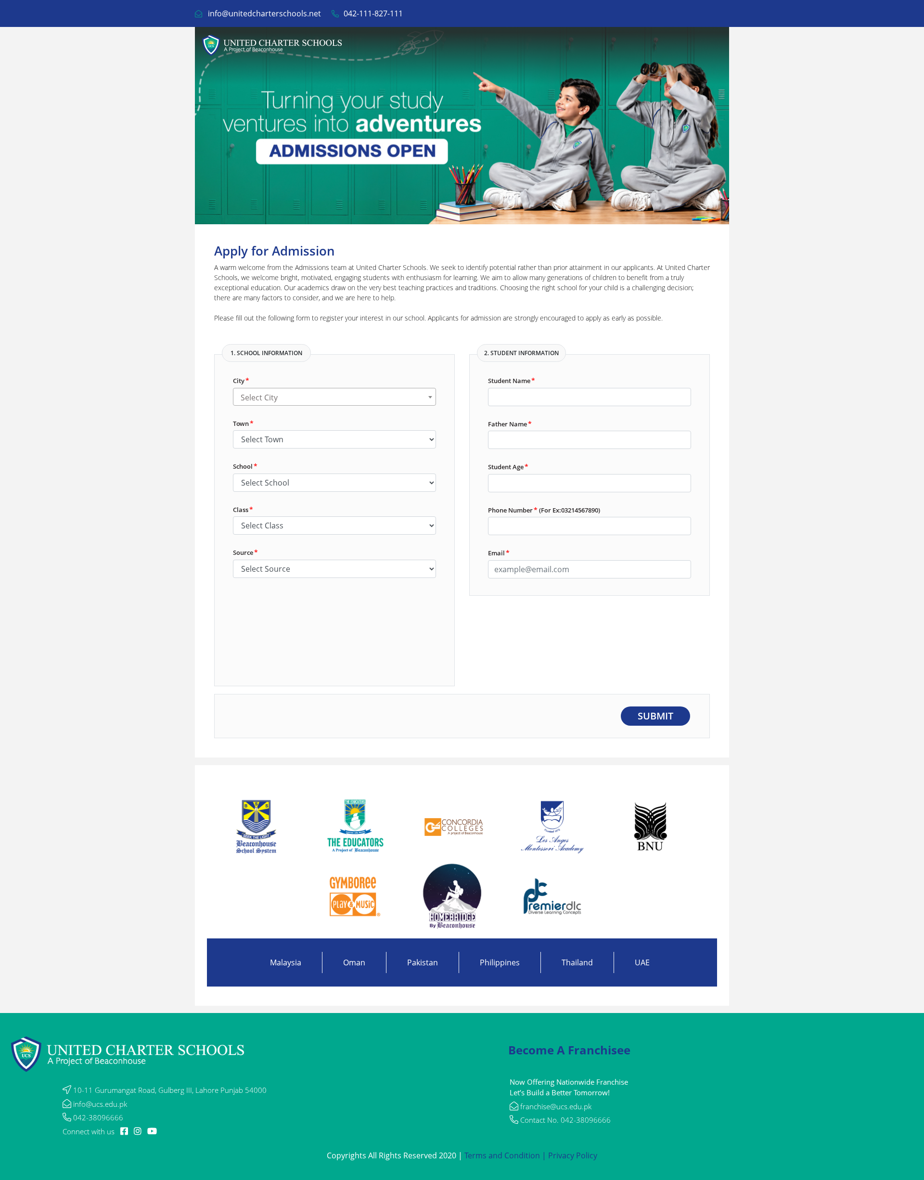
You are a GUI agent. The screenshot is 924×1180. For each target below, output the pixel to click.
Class (243, 509)
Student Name (511, 380)
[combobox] (334, 397)
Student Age (508, 466)
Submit (655, 715)
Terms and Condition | (506, 1155)
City (241, 380)
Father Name (510, 423)
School (245, 466)
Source (245, 552)
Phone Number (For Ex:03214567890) (544, 509)
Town (243, 423)
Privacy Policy (572, 1155)
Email (499, 552)
